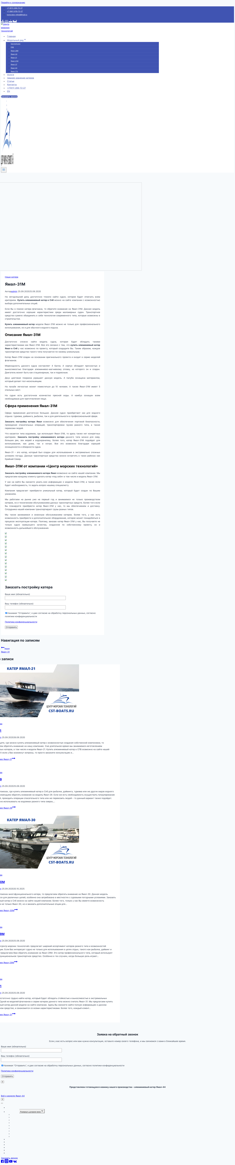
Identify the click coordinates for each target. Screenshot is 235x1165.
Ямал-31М (14, 61)
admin (14, 291)
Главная (11, 36)
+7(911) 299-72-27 (16, 88)
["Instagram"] (6, 21)
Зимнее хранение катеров (20, 78)
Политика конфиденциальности (21, 622)
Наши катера (11, 277)
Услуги (10, 74)
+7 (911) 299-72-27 (15, 8)
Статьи (10, 81)
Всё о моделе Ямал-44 (13, 1096)
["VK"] (15, 21)
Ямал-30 (14, 54)
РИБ (12, 47)
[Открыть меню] (3, 170)
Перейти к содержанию (13, 2)
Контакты (12, 84)
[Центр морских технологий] (7, 31)
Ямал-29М (14, 51)
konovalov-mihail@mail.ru (17, 15)
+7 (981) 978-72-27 (15, 11)
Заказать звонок (9, 96)
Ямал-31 (14, 57)
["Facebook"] (2, 21)
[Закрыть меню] (2, 1103)
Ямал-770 (14, 71)
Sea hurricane (15, 44)
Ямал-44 (14, 68)
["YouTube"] (10, 21)
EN (8, 91)
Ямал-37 (14, 64)
